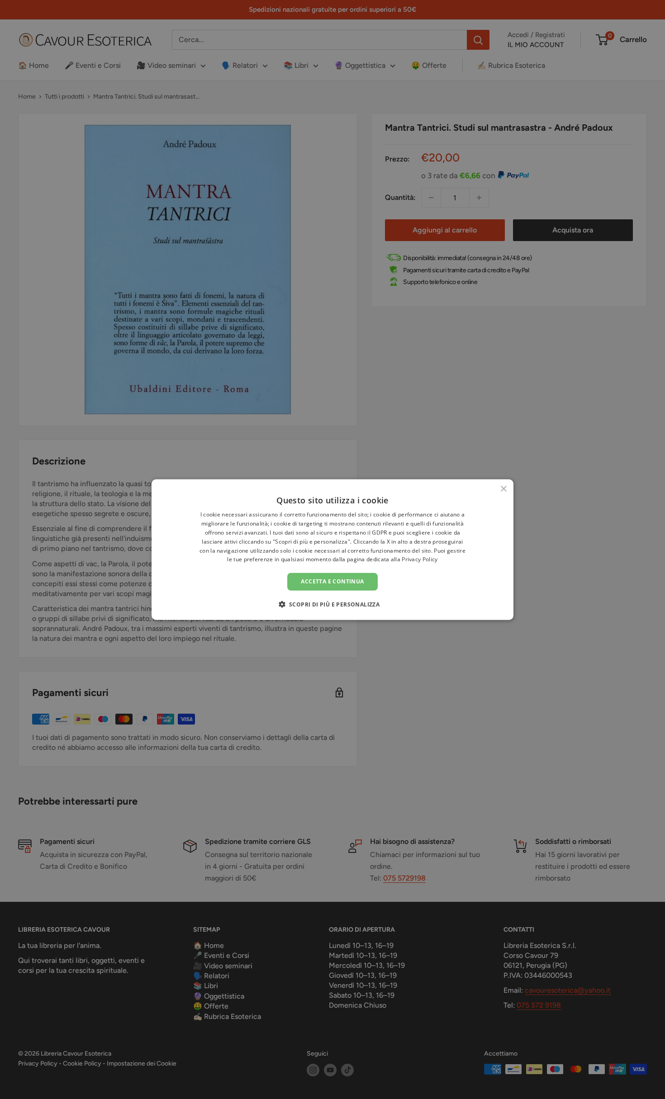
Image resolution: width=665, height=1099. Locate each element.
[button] (332, 603)
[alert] (332, 549)
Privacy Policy (419, 559)
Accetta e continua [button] (332, 581)
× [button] (503, 489)
